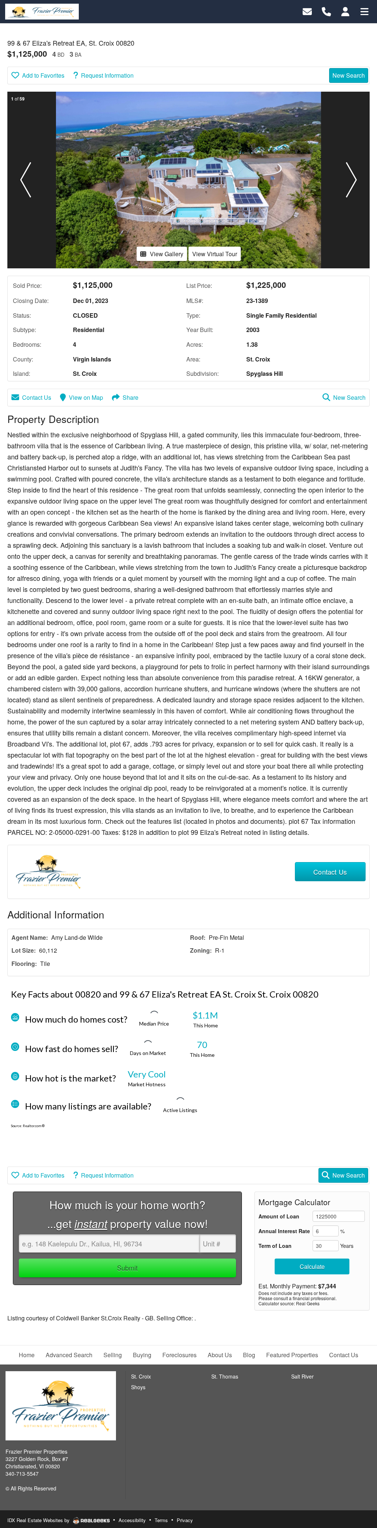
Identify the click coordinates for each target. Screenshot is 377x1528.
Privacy (185, 1520)
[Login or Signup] (345, 11)
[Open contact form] (307, 11)
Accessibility (132, 1520)
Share (130, 397)
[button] (25, 180)
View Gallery (166, 254)
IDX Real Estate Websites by (39, 1520)
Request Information (107, 75)
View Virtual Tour (214, 254)
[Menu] (364, 11)
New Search (348, 75)
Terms (161, 1520)
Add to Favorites (43, 75)
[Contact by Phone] (326, 11)
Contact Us (36, 397)
